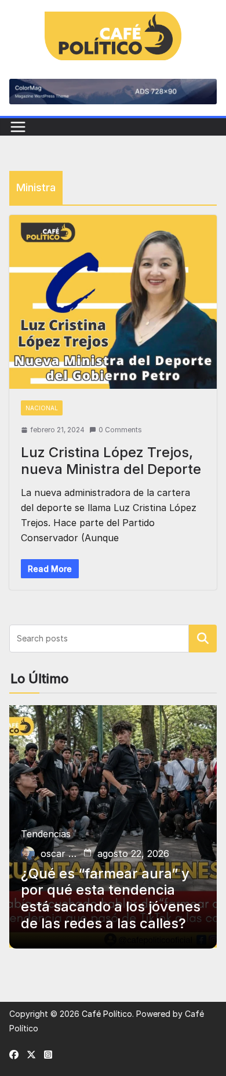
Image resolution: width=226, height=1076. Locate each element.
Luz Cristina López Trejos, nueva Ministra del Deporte (111, 460)
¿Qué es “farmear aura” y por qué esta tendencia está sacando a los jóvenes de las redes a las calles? (111, 899)
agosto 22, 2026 (133, 853)
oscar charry (60, 853)
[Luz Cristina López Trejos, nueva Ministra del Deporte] (113, 302)
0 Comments (120, 429)
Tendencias (46, 834)
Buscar (203, 638)
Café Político (107, 1014)
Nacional (41, 407)
